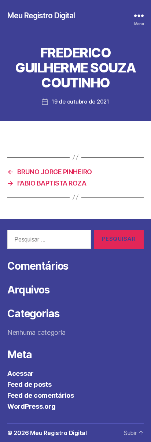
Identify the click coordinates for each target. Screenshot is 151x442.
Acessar (20, 373)
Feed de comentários (40, 395)
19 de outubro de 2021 (80, 101)
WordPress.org (31, 406)
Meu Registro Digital (41, 15)
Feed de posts (29, 384)
